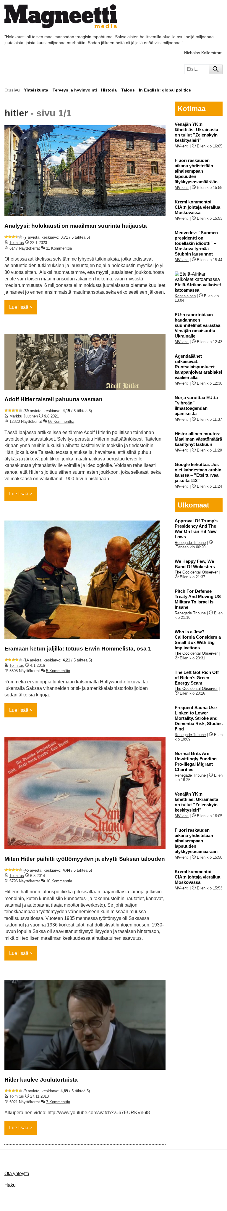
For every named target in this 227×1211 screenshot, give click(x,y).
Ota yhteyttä (16, 1173)
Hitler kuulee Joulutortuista (41, 1080)
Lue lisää (18, 307)
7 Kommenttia (58, 1102)
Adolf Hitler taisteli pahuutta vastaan (53, 399)
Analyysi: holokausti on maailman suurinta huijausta (75, 226)
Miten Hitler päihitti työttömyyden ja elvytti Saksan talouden (84, 859)
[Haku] (216, 69)
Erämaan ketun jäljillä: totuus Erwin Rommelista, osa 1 (77, 648)
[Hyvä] (17, 237)
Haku (10, 1185)
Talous (128, 90)
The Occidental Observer (196, 572)
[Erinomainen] (20, 237)
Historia (109, 90)
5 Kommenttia (58, 671)
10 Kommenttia (59, 881)
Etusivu (12, 90)
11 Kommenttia (59, 248)
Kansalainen (185, 296)
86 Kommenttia (61, 421)
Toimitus (16, 242)
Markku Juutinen (23, 416)
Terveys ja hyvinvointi (75, 90)
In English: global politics (165, 90)
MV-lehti (182, 146)
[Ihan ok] (13, 237)
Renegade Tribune (190, 542)
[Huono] (6, 237)
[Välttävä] (10, 237)
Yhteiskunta (36, 90)
